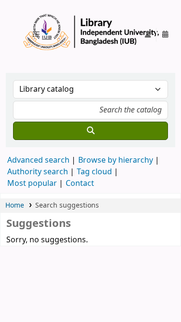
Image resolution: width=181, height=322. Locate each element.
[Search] (90, 131)
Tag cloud (94, 172)
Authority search (37, 172)
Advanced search (38, 160)
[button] (40, 35)
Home (14, 205)
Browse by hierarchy (115, 160)
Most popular (32, 183)
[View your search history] (165, 35)
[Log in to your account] (147, 35)
